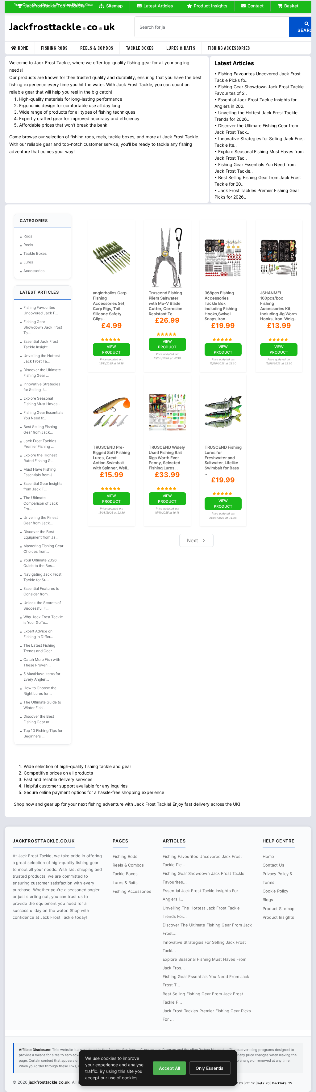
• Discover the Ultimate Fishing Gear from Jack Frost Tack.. (255, 129)
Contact (252, 5)
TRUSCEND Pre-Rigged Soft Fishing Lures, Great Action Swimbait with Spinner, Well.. (110, 465)
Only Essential (208, 1068)
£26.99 (167, 320)
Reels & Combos (99, 48)
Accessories (37, 270)
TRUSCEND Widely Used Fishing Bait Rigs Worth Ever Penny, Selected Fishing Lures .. (167, 463)
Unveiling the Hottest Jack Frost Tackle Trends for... (201, 912)
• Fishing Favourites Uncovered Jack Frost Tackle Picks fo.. (257, 77)
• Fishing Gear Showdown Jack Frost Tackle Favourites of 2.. (251, 90)
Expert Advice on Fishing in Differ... (41, 634)
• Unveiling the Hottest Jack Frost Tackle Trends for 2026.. (255, 116)
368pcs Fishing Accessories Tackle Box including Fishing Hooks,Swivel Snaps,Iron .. (220, 305)
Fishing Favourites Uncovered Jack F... (44, 310)
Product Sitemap (276, 908)
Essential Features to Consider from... (44, 591)
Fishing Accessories (232, 48)
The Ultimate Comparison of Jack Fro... (44, 503)
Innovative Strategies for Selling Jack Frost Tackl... (204, 946)
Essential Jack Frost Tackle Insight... (44, 344)
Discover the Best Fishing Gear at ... (42, 719)
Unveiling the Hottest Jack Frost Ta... (45, 358)
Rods (31, 236)
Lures (31, 262)
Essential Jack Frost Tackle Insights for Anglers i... (200, 894)
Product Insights (207, 5)
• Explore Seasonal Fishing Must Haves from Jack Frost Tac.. (253, 155)
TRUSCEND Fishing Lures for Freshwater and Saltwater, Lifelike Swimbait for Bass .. (221, 465)
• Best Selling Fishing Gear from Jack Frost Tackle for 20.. (257, 181)
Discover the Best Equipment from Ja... (44, 534)
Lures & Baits (183, 48)
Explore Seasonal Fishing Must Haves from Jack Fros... (204, 963)
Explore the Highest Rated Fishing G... (43, 458)
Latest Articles (155, 5)
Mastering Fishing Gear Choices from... (46, 549)
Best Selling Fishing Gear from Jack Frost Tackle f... (203, 998)
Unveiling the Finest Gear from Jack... (44, 520)
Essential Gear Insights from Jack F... (46, 486)
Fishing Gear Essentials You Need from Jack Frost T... (206, 980)
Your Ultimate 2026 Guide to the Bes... (43, 563)
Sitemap (111, 5)
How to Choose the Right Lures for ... (43, 691)
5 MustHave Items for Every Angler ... (45, 676)
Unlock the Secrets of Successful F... (45, 605)
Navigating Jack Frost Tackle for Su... (45, 577)
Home (26, 48)
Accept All (167, 1068)
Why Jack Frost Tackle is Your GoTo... (46, 620)
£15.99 (112, 485)
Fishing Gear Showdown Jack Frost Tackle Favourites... (203, 877)
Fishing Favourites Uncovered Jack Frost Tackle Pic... (202, 860)
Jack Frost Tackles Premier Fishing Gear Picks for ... (207, 1015)
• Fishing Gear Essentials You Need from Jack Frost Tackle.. (254, 168)
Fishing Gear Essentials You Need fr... (46, 415)
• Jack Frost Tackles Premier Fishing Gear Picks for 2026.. (256, 194)
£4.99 (112, 325)
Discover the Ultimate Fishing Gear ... (45, 373)
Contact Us (271, 865)
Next (192, 546)
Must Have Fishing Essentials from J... (43, 472)
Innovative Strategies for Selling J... (45, 387)
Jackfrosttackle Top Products (51, 5)
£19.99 (222, 325)
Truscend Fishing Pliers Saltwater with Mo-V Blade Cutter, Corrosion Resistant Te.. (166, 303)
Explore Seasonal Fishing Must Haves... (45, 401)
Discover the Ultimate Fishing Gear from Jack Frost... (202, 929)
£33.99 (167, 480)
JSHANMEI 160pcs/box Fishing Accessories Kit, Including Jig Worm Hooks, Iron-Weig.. (274, 308)
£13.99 (276, 331)
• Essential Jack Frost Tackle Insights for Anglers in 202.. (255, 103)
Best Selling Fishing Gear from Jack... (43, 429)
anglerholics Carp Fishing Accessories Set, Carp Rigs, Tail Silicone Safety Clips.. (111, 305)
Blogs (265, 899)
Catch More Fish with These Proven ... (45, 662)
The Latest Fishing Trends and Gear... (42, 648)
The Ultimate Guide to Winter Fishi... (45, 705)
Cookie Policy (273, 890)
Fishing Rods (57, 48)
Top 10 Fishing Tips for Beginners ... (46, 733)
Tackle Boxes (143, 48)
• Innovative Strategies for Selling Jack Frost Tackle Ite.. (253, 142)
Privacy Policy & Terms (275, 877)
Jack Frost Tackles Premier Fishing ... (43, 444)
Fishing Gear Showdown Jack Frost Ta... (46, 327)
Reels (31, 244)
